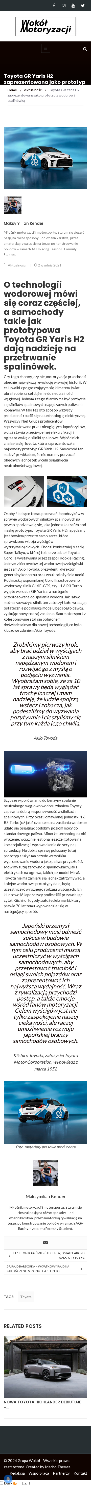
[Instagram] (63, 5)
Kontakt (80, 1473)
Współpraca (39, 1473)
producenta (66, 1146)
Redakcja (17, 1473)
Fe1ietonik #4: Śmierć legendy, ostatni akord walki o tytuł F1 (48, 1255)
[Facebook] (54, 5)
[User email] (45, 1242)
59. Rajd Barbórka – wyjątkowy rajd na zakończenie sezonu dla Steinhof (38, 1268)
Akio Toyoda (28, 569)
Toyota (26, 1297)
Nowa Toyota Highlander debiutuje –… (42, 1404)
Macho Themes (58, 1467)
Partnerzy (61, 1473)
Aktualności (17, 265)
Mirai (74, 872)
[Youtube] (73, 5)
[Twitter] (82, 5)
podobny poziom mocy (54, 828)
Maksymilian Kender (23, 223)
